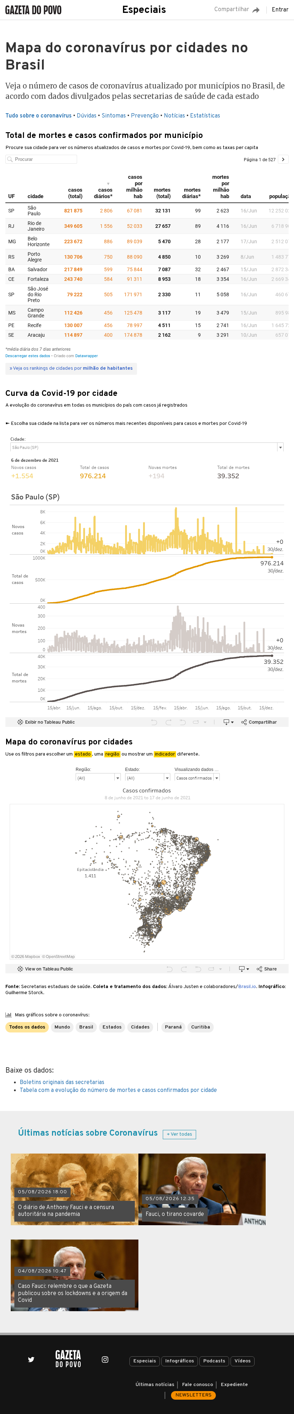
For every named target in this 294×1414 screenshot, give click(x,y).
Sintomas (113, 116)
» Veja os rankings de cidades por (71, 368)
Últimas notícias (155, 1385)
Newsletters (193, 1395)
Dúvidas (86, 116)
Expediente (234, 1385)
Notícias (174, 116)
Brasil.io (247, 987)
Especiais (144, 10)
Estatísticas (205, 116)
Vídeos (242, 1361)
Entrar (280, 10)
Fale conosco (197, 1385)
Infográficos (179, 1361)
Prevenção (145, 116)
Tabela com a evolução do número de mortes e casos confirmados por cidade (118, 1090)
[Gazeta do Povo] (68, 1359)
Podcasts (214, 1361)
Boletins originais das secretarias (62, 1082)
